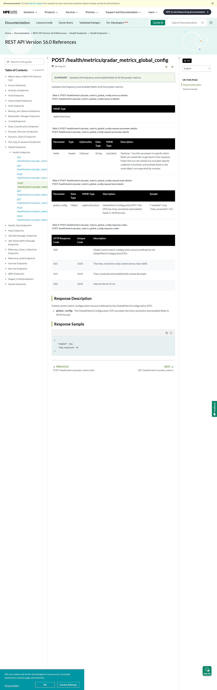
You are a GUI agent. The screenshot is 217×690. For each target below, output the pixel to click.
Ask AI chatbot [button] (36, 3)
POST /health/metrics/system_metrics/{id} (35, 209)
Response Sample (190, 89)
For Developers (117, 22)
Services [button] (70, 12)
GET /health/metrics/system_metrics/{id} (35, 201)
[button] (207, 671)
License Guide (44, 22)
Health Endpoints (21, 152)
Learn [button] (152, 12)
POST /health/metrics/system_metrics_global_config (40, 218)
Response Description (192, 85)
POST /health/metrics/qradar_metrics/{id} (35, 176)
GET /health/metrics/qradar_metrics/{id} (35, 167)
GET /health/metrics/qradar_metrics (33, 159)
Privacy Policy (12, 685)
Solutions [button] (29, 12)
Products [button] (50, 12)
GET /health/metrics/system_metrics (33, 193)
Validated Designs (89, 22)
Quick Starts (66, 22)
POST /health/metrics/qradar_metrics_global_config (41, 185)
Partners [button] (90, 12)
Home (8, 33)
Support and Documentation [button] (122, 12)
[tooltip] (187, 61)
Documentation (17, 22)
